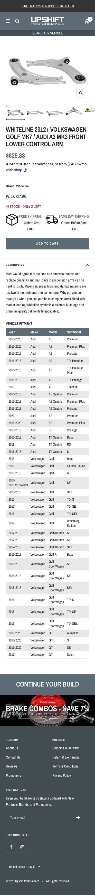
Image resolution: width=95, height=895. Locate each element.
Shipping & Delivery (65, 748)
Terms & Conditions (65, 766)
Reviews (11, 766)
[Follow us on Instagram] (22, 847)
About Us (12, 748)
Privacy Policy (61, 775)
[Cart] (86, 21)
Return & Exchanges (66, 757)
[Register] (78, 817)
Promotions (13, 775)
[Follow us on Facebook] (11, 847)
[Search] (17, 21)
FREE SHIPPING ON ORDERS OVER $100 (48, 6)
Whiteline (22, 186)
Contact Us (13, 757)
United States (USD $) (22, 867)
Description (15, 264)
